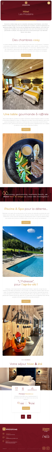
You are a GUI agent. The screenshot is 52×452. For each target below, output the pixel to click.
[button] (23, 417)
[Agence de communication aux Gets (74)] (5, 448)
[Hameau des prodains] (26, 4)
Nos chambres (26, 55)
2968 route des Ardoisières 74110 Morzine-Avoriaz (11, 441)
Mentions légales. (22, 448)
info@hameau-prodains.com (12, 438)
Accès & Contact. (12, 448)
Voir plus (26, 129)
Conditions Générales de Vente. (34, 448)
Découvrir (26, 408)
